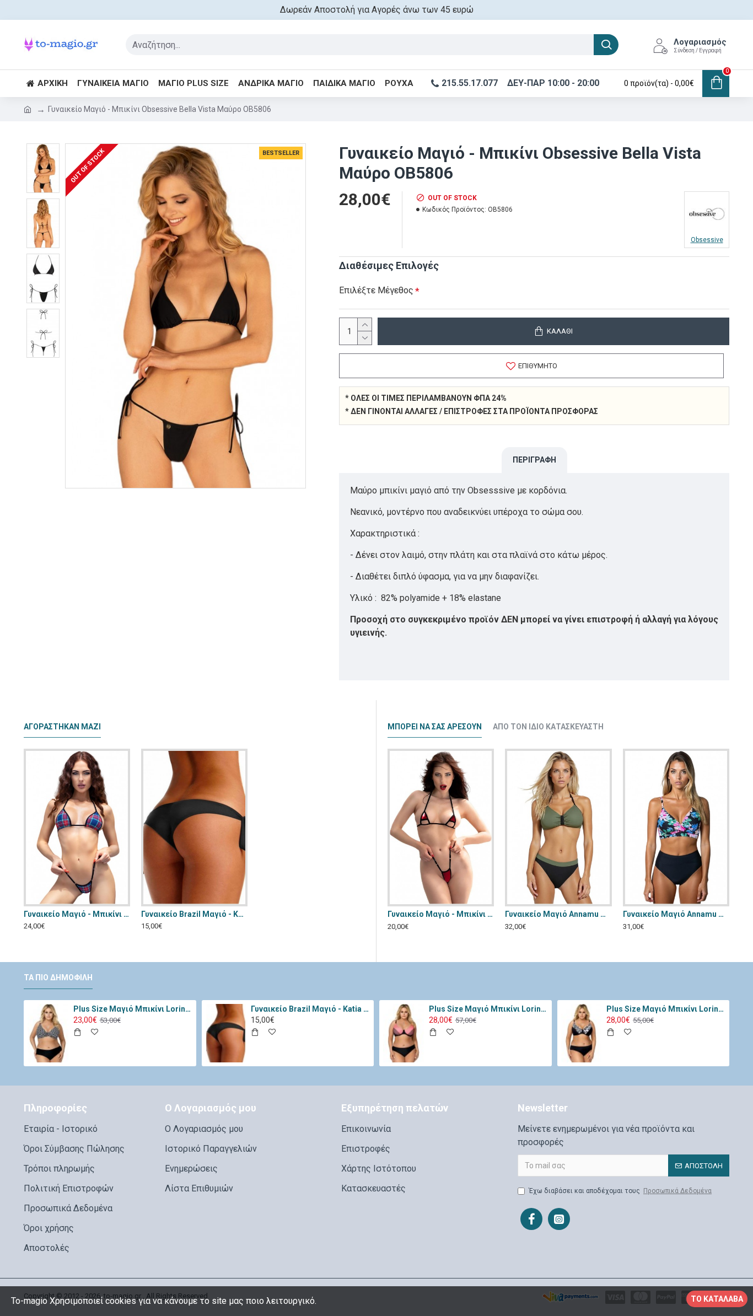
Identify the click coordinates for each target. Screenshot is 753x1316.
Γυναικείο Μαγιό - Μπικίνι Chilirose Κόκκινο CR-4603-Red (441, 914)
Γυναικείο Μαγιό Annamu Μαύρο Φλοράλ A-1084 (676, 914)
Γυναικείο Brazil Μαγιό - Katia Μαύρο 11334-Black (194, 914)
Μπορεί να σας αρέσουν (435, 726)
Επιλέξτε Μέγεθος (376, 290)
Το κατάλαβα (717, 1298)
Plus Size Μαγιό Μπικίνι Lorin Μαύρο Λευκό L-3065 (132, 1009)
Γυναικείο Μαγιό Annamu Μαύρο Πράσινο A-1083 (558, 914)
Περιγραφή (534, 459)
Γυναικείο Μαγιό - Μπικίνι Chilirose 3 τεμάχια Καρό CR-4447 (77, 914)
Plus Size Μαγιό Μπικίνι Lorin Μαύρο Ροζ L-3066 (488, 1009)
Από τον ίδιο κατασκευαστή (548, 726)
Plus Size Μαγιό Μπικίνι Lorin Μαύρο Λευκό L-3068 (665, 1009)
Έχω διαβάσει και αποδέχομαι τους (620, 1191)
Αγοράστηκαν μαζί (62, 726)
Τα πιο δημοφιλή (58, 977)
